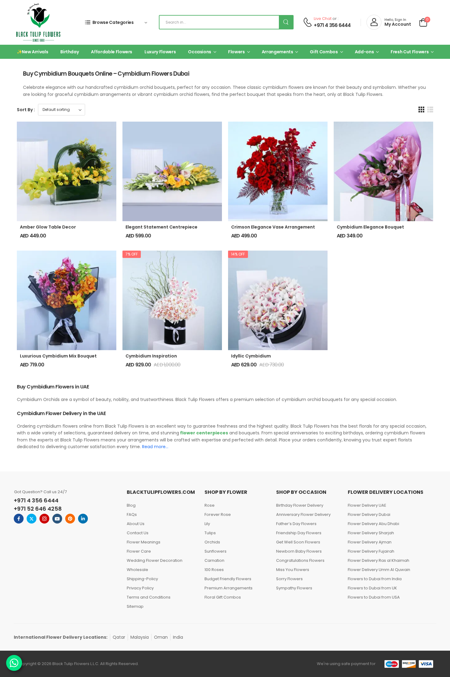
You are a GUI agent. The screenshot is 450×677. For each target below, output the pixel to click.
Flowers (236, 52)
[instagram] (44, 519)
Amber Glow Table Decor (48, 227)
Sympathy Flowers (294, 588)
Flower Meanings (143, 542)
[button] (421, 109)
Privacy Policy (140, 588)
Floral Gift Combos (222, 597)
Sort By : (26, 110)
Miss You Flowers (292, 570)
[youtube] (57, 519)
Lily (207, 524)
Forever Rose (217, 514)
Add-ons (364, 52)
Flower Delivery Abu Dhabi (373, 524)
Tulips (210, 533)
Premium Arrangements (228, 588)
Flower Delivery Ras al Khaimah (378, 560)
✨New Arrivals (32, 52)
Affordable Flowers (111, 52)
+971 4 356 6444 (332, 25)
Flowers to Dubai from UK (372, 588)
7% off (132, 254)
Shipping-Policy (142, 579)
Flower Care (139, 551)
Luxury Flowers (160, 52)
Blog (131, 505)
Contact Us (137, 533)
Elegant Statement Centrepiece (161, 227)
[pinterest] (70, 519)
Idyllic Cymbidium (251, 356)
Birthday (69, 52)
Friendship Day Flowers (298, 533)
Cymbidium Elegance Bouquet (370, 227)
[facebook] (19, 519)
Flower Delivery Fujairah (371, 551)
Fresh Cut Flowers (410, 52)
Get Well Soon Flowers (298, 542)
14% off (238, 254)
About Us (135, 524)
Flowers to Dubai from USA (374, 597)
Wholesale (137, 570)
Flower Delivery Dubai (369, 514)
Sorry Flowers (289, 579)
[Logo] (38, 22)
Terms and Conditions (149, 597)
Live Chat (323, 18)
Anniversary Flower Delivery (303, 514)
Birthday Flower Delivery (299, 505)
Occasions (199, 52)
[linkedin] (83, 519)
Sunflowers (215, 551)
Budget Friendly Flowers (227, 579)
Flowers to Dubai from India (375, 579)
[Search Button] (286, 22)
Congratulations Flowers (300, 560)
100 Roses (214, 570)
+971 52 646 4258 (38, 508)
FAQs (132, 514)
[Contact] (307, 22)
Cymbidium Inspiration (151, 356)
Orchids (212, 542)
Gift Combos (324, 52)
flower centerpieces (203, 433)
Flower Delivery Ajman (370, 542)
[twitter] (31, 519)
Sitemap (135, 606)
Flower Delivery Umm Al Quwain (379, 570)
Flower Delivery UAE (367, 505)
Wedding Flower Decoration (154, 560)
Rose (209, 505)
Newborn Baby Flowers (299, 551)
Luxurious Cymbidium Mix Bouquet (58, 356)
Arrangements (277, 52)
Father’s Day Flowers (296, 524)
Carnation (214, 560)
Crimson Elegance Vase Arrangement (273, 227)
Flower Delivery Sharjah (371, 533)
